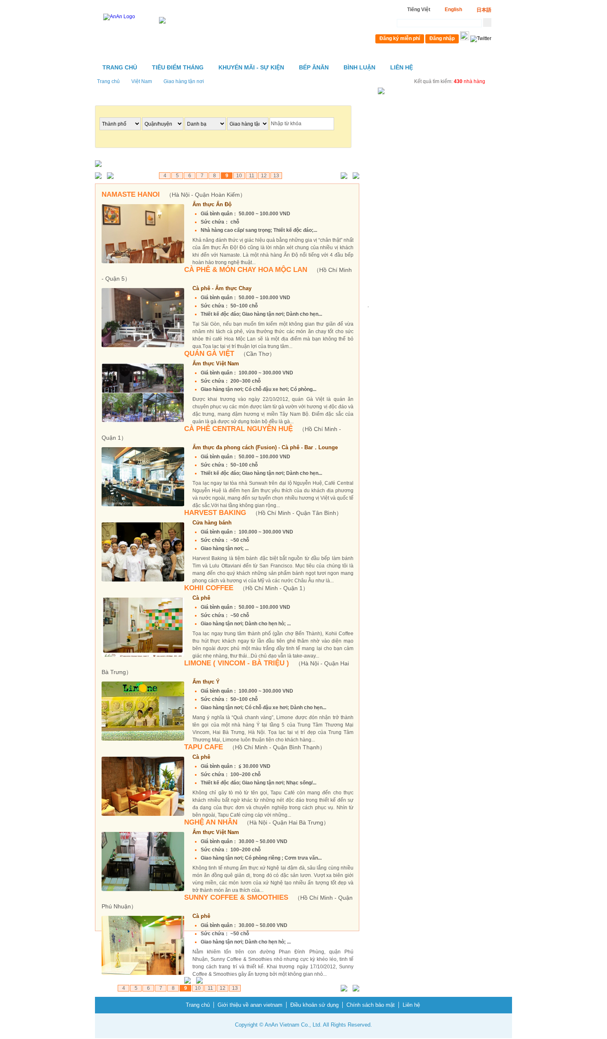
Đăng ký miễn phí (399, 38)
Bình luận (359, 67)
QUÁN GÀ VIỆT (229, 353)
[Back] (112, 176)
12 (264, 176)
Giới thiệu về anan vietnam (250, 1005)
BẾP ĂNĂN (314, 67)
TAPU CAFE (254, 747)
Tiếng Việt (418, 9)
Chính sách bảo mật (370, 1005)
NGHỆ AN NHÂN (256, 822)
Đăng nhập (442, 38)
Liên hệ (401, 67)
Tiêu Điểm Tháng (178, 67)
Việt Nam (141, 81)
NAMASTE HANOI (174, 194)
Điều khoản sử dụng (314, 1005)
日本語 (484, 10)
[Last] (354, 176)
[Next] (342, 176)
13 (276, 176)
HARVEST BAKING (263, 513)
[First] (100, 176)
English (453, 9)
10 (239, 176)
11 (251, 176)
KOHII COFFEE (246, 588)
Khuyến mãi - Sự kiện (251, 67)
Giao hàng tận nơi (184, 81)
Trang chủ (119, 67)
